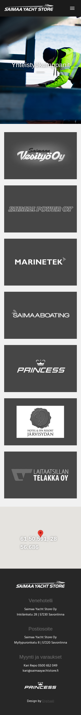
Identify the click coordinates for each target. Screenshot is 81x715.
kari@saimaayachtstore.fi (41, 671)
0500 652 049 (47, 666)
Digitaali (48, 701)
